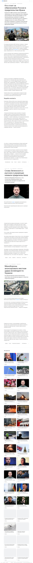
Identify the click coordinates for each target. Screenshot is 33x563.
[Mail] (2, 1)
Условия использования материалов (18, 562)
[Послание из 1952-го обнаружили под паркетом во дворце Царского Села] (23, 516)
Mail (1, 562)
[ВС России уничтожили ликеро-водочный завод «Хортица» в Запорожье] (10, 542)
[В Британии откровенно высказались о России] (23, 529)
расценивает (16, 49)
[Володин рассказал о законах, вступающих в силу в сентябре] (23, 542)
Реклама (7, 562)
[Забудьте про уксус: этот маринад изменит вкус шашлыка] (10, 424)
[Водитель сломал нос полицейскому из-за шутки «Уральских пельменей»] (10, 437)
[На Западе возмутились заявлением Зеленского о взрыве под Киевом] (10, 476)
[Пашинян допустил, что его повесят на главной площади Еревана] (10, 359)
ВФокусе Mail (14, 3)
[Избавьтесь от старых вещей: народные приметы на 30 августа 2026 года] (23, 411)
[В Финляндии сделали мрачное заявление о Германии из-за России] (10, 489)
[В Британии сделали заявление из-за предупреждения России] (23, 450)
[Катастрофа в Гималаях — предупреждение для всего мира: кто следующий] (23, 372)
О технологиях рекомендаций (26, 562)
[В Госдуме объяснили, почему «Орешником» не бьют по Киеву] (10, 450)
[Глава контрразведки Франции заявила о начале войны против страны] (23, 437)
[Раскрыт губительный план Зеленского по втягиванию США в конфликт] (23, 489)
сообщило (17, 299)
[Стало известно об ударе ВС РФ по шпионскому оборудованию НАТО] (23, 398)
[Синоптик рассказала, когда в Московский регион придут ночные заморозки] (10, 555)
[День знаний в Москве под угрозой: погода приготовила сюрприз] (23, 502)
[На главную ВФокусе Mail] (5, 1)
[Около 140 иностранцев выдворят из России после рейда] (23, 476)
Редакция (12, 562)
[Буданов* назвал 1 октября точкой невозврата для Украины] (10, 463)
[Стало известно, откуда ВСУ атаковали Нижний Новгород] (10, 529)
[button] (16, 33)
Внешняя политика (19, 3)
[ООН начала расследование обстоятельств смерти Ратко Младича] (23, 463)
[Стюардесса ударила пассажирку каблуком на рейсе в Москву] (23, 424)
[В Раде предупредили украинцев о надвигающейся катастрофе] (10, 372)
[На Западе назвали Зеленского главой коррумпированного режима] (10, 502)
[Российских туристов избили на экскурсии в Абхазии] (23, 359)
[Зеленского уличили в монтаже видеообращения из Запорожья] (23, 385)
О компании (3, 562)
